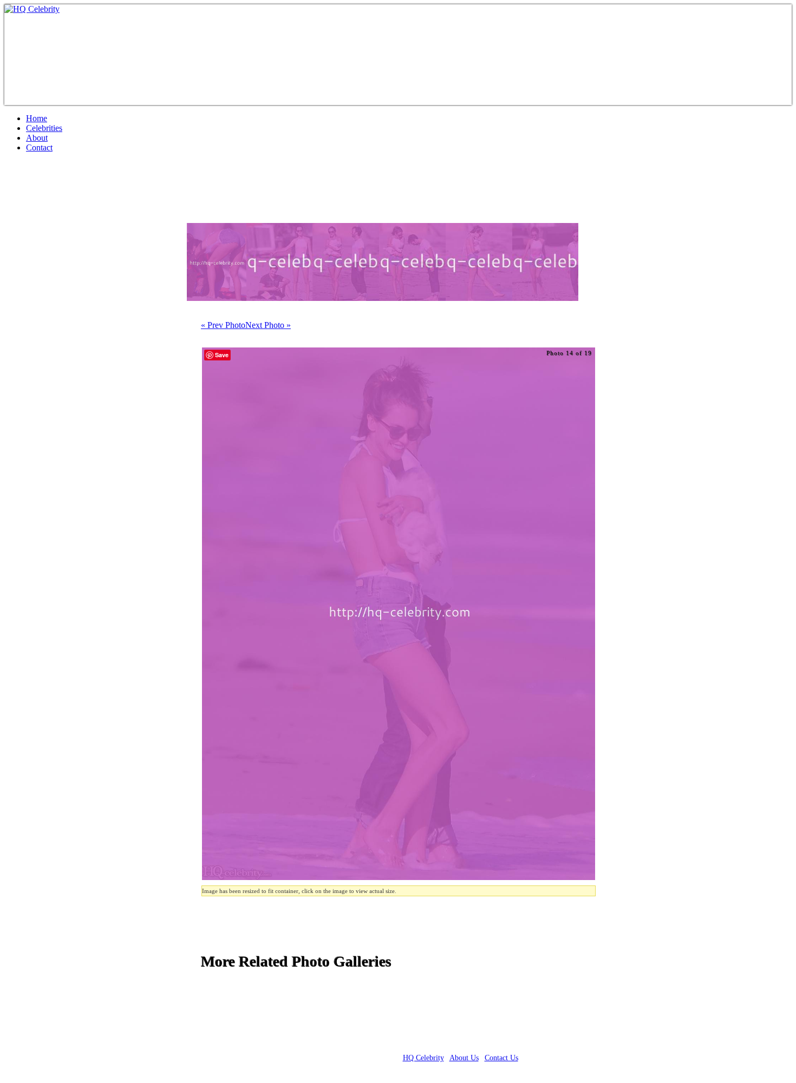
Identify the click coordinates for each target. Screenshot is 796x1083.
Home (36, 118)
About (37, 137)
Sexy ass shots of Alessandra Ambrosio (145, 192)
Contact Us (501, 1058)
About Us (464, 1058)
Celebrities (44, 128)
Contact (39, 147)
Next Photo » (268, 325)
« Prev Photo (223, 325)
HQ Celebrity (423, 1058)
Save (222, 355)
